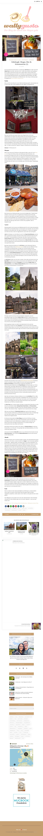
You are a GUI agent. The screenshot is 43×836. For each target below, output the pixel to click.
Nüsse (30, 728)
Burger (9, 508)
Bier (6, 508)
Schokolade (25, 732)
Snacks (17, 734)
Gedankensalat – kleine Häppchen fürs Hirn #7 (23, 682)
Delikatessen (12, 720)
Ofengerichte (12, 730)
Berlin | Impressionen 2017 (34, 533)
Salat (20, 732)
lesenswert (20, 728)
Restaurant (27, 730)
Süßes (29, 734)
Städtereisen (23, 734)
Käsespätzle (20, 726)
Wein (23, 738)
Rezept (11, 732)
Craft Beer (20, 718)
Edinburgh (14, 508)
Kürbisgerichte (13, 728)
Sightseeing (30, 508)
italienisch (12, 724)
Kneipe (23, 724)
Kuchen (11, 726)
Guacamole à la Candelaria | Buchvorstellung (22, 625)
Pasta (18, 730)
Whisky (24, 510)
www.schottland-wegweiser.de (17, 78)
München (26, 728)
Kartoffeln (18, 724)
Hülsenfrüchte (27, 722)
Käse (15, 726)
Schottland (24, 508)
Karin (7, 514)
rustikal (16, 732)
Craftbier (26, 718)
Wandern (11, 738)
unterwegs (17, 736)
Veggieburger (14, 510)
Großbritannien (19, 722)
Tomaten (11, 736)
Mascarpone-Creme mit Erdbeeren (19, 542)
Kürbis (26, 726)
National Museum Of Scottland (27, 380)
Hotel (19, 508)
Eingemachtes (26, 720)
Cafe (15, 718)
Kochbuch (28, 724)
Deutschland (19, 720)
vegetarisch (7, 510)
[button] (6, 506)
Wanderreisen (17, 738)
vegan (22, 736)
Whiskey (19, 510)
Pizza (22, 730)
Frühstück (12, 722)
